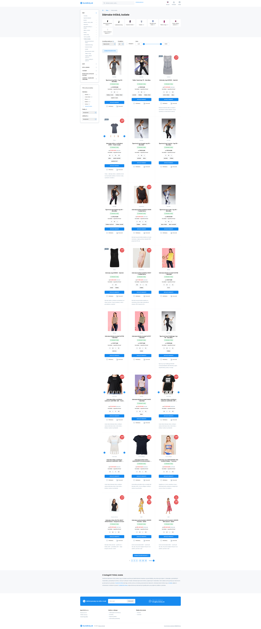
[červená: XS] (110, 392)
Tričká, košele (87, 39)
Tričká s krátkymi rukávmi (89, 60)
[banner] (89, 3)
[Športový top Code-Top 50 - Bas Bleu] (168, 194)
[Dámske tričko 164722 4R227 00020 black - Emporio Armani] (114, 505)
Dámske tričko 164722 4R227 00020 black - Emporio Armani (114, 521)
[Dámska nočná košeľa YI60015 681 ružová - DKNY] (168, 505)
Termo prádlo (87, 37)
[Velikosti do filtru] (89, 119)
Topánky (84, 70)
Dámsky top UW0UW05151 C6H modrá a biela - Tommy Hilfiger (168, 460)
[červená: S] (114, 392)
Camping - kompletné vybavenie (88, 78)
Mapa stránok (101, 626)
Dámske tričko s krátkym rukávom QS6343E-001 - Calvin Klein (168, 400)
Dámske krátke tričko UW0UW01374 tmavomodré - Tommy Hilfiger (141, 460)
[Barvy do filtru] (89, 112)
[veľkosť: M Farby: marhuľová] (114, 136)
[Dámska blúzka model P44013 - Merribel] (141, 384)
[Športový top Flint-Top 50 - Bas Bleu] (114, 65)
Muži (83, 64)
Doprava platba (113, 616)
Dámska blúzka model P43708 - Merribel (168, 273)
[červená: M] (168, 392)
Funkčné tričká (88, 47)
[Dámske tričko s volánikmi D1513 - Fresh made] (114, 128)
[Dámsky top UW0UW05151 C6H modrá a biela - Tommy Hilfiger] (168, 445)
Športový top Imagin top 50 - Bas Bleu (141, 144)
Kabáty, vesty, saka (88, 22)
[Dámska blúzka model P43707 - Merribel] (141, 321)
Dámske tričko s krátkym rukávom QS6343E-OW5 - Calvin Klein (114, 460)
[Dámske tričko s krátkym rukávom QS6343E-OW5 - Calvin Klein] (114, 445)
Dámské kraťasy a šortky (88, 27)
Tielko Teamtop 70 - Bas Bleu (141, 80)
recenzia (139, 614)
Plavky (85, 32)
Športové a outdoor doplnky (88, 74)
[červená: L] (118, 392)
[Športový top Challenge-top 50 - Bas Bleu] (168, 321)
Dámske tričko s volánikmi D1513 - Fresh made (114, 144)
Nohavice (86, 24)
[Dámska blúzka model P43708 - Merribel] (168, 258)
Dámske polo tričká (89, 51)
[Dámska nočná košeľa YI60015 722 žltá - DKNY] (141, 505)
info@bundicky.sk (139, 2)
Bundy (85, 20)
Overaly (85, 16)
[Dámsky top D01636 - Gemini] (114, 258)
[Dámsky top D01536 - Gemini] (168, 65)
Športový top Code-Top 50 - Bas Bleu (168, 210)
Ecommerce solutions (169, 626)
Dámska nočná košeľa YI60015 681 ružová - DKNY (168, 521)
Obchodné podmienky (114, 618)
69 (145, 560)
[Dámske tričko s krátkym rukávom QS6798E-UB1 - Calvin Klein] (114, 384)
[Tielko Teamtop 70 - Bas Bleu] (141, 65)
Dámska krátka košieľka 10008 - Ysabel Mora (141, 210)
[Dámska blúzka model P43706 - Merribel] (114, 321)
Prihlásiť (130, 601)
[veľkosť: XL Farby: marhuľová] (110, 136)
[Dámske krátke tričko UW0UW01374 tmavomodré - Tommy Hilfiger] (141, 445)
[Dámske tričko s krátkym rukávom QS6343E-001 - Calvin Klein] (168, 384)
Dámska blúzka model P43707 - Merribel (141, 337)
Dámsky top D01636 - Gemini (114, 273)
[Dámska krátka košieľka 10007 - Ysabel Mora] (141, 258)
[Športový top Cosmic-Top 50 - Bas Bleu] (168, 128)
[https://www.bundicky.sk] (102, 10)
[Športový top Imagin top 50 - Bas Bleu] (141, 128)
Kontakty (111, 614)
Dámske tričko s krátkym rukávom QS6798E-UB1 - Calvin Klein (114, 400)
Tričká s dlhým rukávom (88, 56)
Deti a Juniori (85, 67)
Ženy (107, 10)
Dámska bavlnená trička (89, 42)
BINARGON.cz (178, 626)
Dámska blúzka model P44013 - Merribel (141, 400)
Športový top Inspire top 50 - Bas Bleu (114, 210)
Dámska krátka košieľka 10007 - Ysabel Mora (141, 273)
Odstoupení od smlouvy (115, 612)
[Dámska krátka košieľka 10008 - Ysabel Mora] (141, 194)
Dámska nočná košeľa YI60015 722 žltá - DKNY (141, 521)
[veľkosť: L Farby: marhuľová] (118, 136)
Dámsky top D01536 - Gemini (168, 80)
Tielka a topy (88, 53)
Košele (86, 49)
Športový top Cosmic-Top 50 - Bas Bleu (168, 144)
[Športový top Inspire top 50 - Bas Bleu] (114, 194)
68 (143, 560)
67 (140, 560)
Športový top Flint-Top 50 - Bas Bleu (114, 80)
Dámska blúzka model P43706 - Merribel (114, 337)
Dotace (139, 612)
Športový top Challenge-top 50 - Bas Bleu (168, 337)
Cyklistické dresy (89, 45)
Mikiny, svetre (87, 30)
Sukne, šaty (86, 34)
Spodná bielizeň (87, 18)
